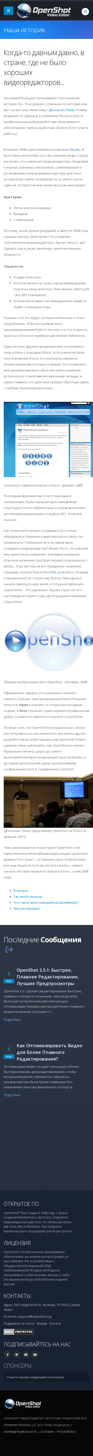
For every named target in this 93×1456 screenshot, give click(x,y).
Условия (47, 1431)
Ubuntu (75, 149)
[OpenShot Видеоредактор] (22, 1403)
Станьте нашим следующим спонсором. (35, 1377)
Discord (55, 1323)
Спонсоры (17, 1365)
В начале (21, 890)
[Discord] (26, 1354)
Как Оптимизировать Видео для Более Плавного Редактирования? (49, 1052)
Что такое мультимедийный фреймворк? (46, 902)
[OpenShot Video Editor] (43, 10)
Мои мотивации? (27, 908)
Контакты (17, 1295)
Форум (42, 1323)
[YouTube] (35, 1354)
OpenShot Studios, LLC (20, 1425)
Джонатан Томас (62, 110)
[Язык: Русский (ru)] (85, 11)
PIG (53, 572)
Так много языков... (29, 896)
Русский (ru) (66, 1431)
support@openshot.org (34, 1316)
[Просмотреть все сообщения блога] (9, 949)
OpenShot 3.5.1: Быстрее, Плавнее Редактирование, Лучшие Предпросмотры (48, 976)
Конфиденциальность (20, 1431)
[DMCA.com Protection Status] (19, 1331)
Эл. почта (27, 1323)
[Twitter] (16, 1354)
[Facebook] (7, 1354)
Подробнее (12, 1019)
